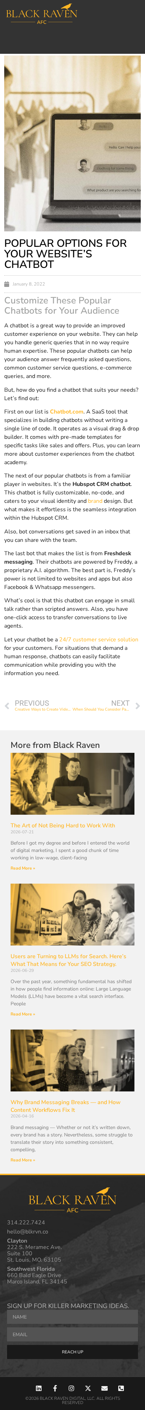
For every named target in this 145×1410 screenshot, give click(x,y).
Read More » (23, 868)
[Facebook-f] (55, 1388)
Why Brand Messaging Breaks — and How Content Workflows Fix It (66, 1106)
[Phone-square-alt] (121, 1388)
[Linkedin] (38, 1388)
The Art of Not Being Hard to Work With (63, 825)
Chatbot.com (66, 412)
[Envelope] (104, 1388)
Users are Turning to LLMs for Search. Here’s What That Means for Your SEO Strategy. (68, 960)
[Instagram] (71, 1388)
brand (95, 501)
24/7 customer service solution (98, 639)
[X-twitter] (88, 1388)
